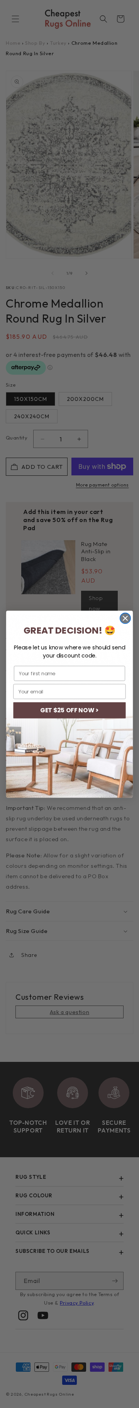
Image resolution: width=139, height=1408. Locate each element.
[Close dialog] (125, 618)
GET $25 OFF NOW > (69, 710)
